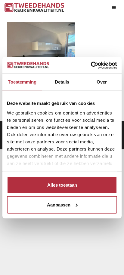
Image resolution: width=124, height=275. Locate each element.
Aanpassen (58, 204)
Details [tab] (62, 81)
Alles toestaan (62, 185)
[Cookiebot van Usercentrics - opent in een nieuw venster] (90, 65)
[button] (113, 7)
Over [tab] (102, 81)
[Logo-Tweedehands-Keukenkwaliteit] (34, 7)
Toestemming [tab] (22, 81)
